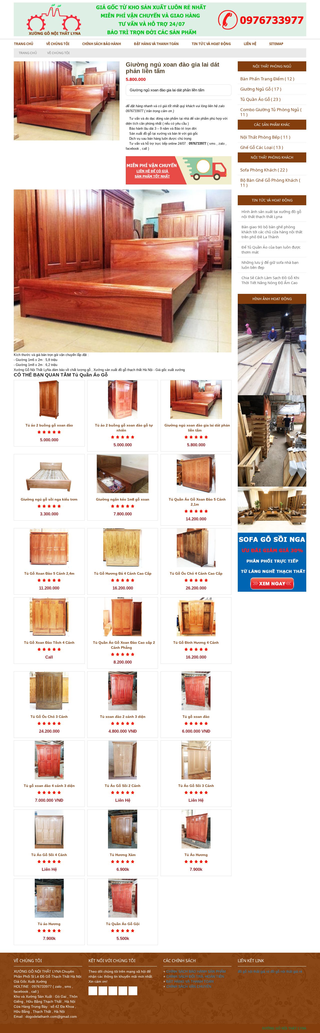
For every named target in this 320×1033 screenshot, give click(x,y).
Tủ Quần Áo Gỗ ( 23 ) (260, 99)
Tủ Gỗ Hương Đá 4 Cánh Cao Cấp (123, 573)
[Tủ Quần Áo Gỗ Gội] (123, 898)
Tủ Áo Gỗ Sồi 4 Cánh (49, 855)
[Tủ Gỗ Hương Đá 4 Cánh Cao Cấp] (123, 547)
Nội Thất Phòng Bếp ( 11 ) (265, 137)
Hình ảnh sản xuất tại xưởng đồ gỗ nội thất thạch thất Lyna (271, 214)
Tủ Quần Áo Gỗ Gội (123, 924)
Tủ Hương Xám (123, 855)
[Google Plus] (112, 990)
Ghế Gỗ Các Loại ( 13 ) (261, 147)
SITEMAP (276, 44)
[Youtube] (132, 990)
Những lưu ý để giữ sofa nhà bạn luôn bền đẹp (270, 265)
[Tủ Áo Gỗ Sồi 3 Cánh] (196, 760)
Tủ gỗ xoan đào (196, 717)
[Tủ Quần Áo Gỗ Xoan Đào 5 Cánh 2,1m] (196, 473)
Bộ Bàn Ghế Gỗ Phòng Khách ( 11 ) (270, 182)
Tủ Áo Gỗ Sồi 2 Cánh (122, 786)
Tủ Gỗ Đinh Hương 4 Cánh (196, 643)
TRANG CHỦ (23, 44)
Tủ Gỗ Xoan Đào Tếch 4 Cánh (49, 643)
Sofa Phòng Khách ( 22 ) (263, 170)
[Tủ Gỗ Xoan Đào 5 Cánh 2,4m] (49, 547)
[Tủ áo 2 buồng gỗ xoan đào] (49, 399)
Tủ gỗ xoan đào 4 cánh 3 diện (49, 786)
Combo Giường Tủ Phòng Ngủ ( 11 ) (271, 112)
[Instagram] (122, 990)
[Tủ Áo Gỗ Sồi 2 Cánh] (123, 760)
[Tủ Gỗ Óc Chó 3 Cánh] (49, 691)
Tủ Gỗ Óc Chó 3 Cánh (49, 717)
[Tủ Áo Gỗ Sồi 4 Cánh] (49, 829)
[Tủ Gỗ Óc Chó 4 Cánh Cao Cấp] (196, 547)
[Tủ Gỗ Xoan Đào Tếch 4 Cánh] (49, 616)
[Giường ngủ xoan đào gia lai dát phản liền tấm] (196, 399)
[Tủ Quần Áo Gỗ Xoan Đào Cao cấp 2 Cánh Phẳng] (123, 616)
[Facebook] (92, 990)
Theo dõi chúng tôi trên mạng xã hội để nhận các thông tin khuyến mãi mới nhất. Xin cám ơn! (120, 976)
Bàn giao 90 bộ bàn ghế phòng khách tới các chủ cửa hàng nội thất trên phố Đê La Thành (272, 231)
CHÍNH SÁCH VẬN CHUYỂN (188, 986)
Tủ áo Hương (49, 924)
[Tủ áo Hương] (49, 898)
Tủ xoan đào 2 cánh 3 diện (123, 717)
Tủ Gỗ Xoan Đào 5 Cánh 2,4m (49, 573)
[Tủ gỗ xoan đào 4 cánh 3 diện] (49, 760)
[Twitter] (102, 990)
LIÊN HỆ (250, 44)
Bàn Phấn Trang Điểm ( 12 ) (267, 79)
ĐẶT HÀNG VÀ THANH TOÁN (156, 44)
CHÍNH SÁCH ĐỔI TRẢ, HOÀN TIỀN (195, 976)
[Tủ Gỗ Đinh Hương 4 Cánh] (196, 616)
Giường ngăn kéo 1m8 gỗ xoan (122, 499)
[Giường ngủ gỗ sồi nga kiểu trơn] (49, 473)
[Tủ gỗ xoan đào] (196, 691)
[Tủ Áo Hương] (196, 829)
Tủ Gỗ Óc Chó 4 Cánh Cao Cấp (196, 573)
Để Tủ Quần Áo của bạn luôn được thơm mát (271, 250)
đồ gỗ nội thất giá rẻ (254, 971)
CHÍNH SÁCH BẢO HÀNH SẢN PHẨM (196, 971)
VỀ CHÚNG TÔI (57, 44)
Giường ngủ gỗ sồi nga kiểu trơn (49, 499)
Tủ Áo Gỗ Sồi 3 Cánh (196, 786)
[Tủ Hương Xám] (123, 829)
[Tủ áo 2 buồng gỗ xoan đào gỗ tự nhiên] (123, 399)
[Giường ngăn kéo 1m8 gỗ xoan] (123, 473)
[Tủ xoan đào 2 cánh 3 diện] (123, 691)
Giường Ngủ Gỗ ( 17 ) (260, 89)
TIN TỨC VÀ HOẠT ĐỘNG (211, 44)
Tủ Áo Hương (196, 855)
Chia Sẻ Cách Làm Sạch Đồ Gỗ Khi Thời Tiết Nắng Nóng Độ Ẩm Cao (270, 280)
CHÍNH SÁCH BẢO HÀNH (101, 44)
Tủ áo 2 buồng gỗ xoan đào (49, 425)
